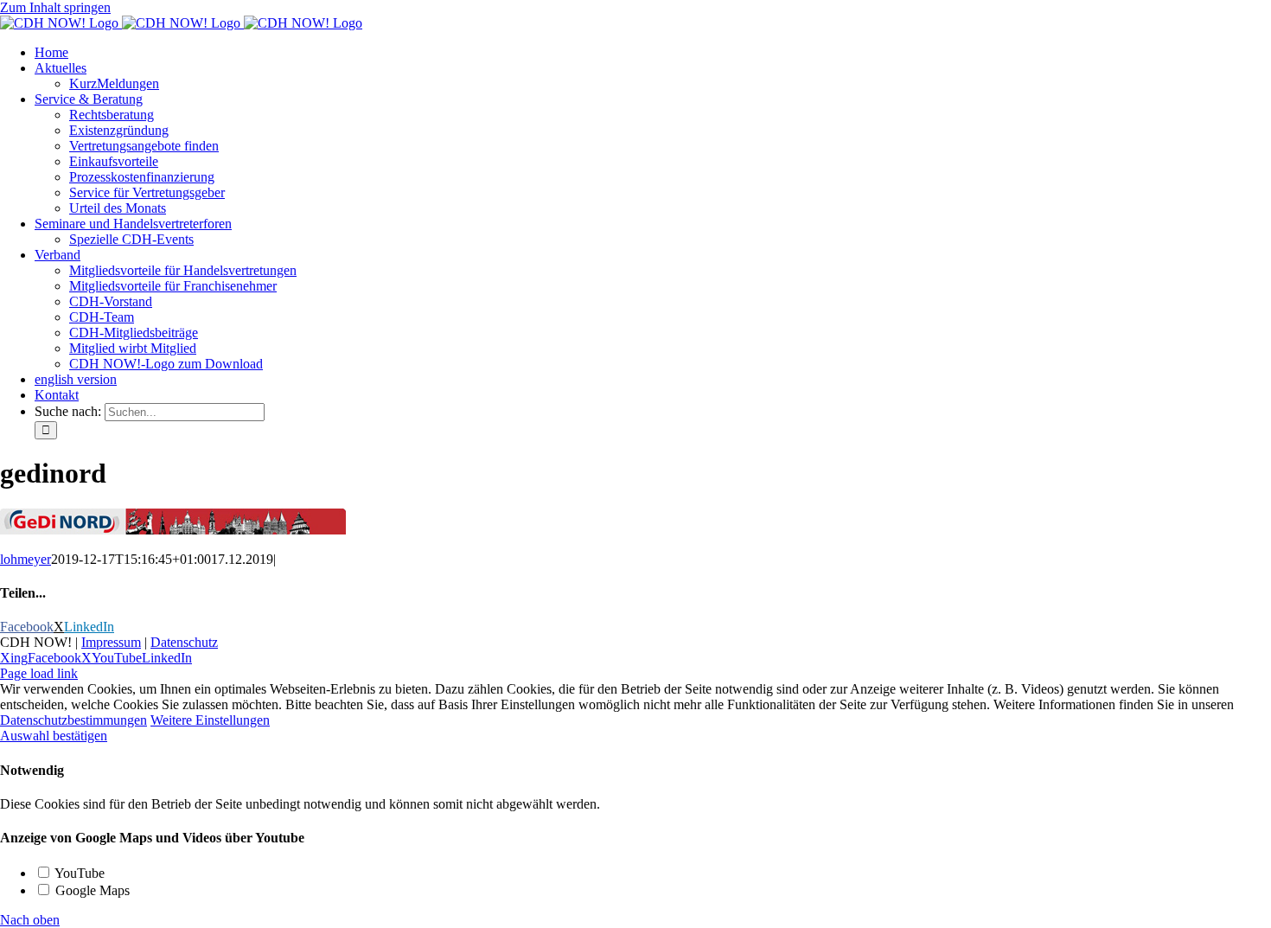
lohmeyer (25, 559)
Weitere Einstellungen (210, 720)
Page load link (39, 673)
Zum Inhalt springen (55, 7)
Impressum (111, 642)
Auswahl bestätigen (53, 735)
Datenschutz (184, 642)
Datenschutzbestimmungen (73, 720)
